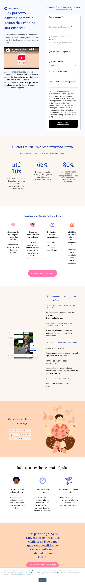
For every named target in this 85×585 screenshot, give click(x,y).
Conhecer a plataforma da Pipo (42, 565)
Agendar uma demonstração (42, 273)
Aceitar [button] (42, 580)
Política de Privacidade (26, 575)
